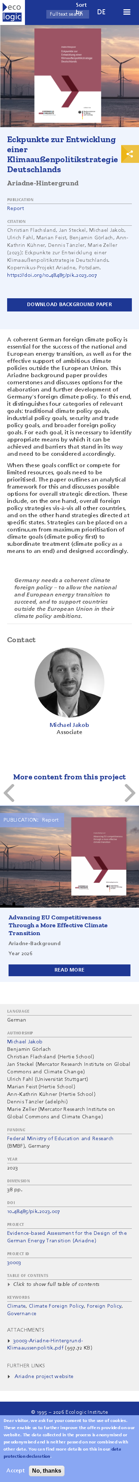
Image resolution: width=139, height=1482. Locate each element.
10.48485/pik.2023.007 (33, 1211)
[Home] (12, 12)
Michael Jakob (24, 1041)
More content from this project (69, 777)
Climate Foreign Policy (56, 1306)
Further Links (26, 1365)
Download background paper (69, 304)
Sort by (81, 9)
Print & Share (130, 154)
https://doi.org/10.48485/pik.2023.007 (52, 275)
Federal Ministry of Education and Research (60, 1138)
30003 (14, 1262)
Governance (21, 1313)
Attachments (26, 1330)
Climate (16, 1306)
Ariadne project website (44, 1376)
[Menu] (126, 12)
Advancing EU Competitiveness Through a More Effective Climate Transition (58, 925)
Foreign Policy (104, 1306)
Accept (15, 1471)
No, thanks (46, 1471)
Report (15, 208)
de (101, 12)
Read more (70, 970)
